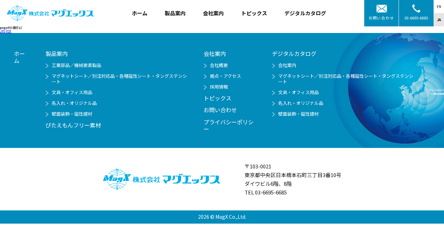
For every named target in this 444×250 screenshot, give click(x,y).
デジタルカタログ (294, 53)
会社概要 (219, 65)
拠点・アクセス (225, 76)
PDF (8, 31)
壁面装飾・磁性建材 (72, 113)
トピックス (254, 13)
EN (439, 6)
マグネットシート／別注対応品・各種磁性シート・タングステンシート (119, 79)
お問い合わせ (381, 17)
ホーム (139, 13)
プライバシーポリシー (229, 125)
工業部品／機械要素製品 (76, 65)
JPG (2, 31)
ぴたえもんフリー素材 (73, 125)
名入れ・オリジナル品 (74, 103)
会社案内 (287, 65)
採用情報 (219, 86)
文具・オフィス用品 (72, 92)
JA (439, 19)
